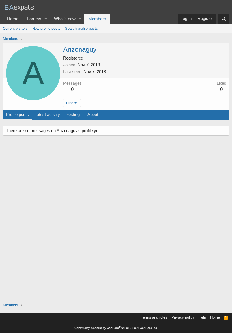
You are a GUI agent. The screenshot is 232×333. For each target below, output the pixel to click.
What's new (65, 19)
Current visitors (15, 28)
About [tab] (92, 114)
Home (12, 19)
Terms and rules (154, 317)
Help (202, 317)
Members (97, 19)
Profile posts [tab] (17, 114)
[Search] (223, 19)
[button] (46, 19)
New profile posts (46, 28)
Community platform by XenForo (116, 328)
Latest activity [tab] (47, 114)
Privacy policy (183, 317)
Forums (34, 19)
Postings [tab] (74, 114)
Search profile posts (81, 28)
